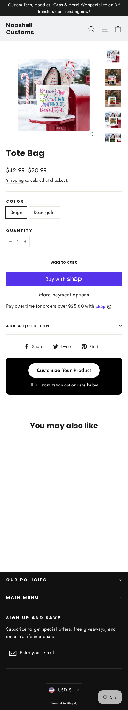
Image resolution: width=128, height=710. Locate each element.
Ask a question (28, 326)
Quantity (19, 230)
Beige (16, 212)
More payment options (64, 294)
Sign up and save (33, 618)
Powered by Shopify (64, 703)
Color (15, 201)
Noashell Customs (20, 28)
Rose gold (44, 212)
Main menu (22, 597)
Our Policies (26, 580)
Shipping (15, 180)
